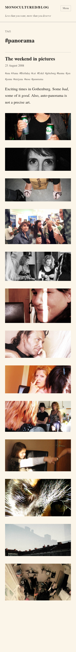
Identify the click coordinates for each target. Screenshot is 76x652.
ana (8, 73)
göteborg (51, 73)
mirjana (19, 79)
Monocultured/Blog (27, 7)
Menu (66, 8)
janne (9, 79)
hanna (61, 73)
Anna (15, 73)
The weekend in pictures (30, 58)
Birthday (25, 73)
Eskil (41, 73)
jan (68, 73)
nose (28, 79)
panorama (38, 79)
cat (34, 73)
